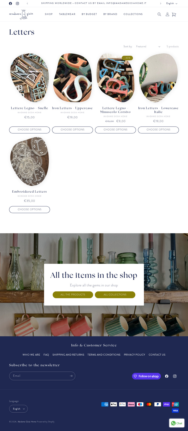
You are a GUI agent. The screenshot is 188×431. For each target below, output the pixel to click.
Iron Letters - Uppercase (72, 108)
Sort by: (128, 46)
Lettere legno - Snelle (29, 108)
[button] (50, 14)
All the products (73, 294)
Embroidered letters (29, 191)
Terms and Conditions (104, 355)
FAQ (46, 355)
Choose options (29, 129)
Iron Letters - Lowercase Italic (158, 110)
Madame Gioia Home (27, 421)
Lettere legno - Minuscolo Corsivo (115, 110)
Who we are (31, 355)
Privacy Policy (134, 355)
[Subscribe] (71, 376)
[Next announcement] (161, 3)
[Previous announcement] (27, 3)
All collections (115, 294)
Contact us (157, 355)
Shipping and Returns (68, 355)
